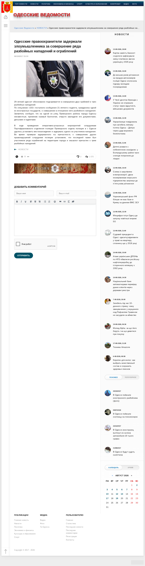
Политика (45, 4)
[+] (22, 156)
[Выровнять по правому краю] (39, 201)
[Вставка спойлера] (69, 201)
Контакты (19, 7)
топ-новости (21, 4)
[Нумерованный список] (49, 201)
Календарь (113, 467)
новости (34, 4)
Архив (130, 467)
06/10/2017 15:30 (21, 56)
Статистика (71, 524)
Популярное (130, 377)
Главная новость (21, 520)
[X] (17, 156)
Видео (126, 4)
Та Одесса (44, 527)
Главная (69, 520)
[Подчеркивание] (25, 201)
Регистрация (71, 536)
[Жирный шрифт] (17, 201)
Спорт (80, 4)
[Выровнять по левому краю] (31, 201)
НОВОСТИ (42, 28)
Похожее (113, 377)
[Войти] (5, 17)
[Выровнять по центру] (35, 201)
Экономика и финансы (63, 4)
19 (117, 498)
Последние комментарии (71, 531)
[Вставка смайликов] (55, 201)
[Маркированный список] (45, 201)
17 (107, 498)
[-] (28, 156)
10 (107, 494)
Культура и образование (96, 4)
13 (122, 494)
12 (117, 494)
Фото (134, 4)
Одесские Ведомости (24, 28)
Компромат (115, 4)
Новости (122, 34)
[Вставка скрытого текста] (73, 201)
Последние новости (74, 527)
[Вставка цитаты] (60, 201)
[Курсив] (21, 201)
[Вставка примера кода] (64, 201)
